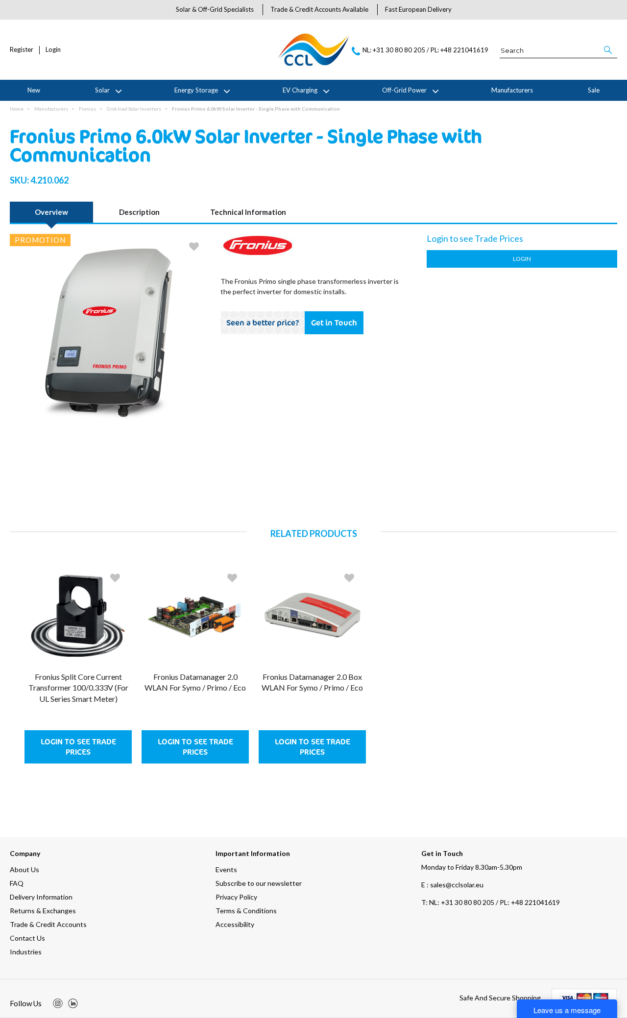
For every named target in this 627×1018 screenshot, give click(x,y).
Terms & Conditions (246, 910)
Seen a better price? (262, 322)
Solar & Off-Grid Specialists (215, 9)
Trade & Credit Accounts (48, 924)
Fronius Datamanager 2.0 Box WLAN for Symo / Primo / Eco (312, 682)
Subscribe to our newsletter (259, 883)
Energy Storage (196, 90)
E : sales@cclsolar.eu (452, 884)
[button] (608, 50)
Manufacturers (512, 90)
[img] (58, 1003)
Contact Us (27, 938)
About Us (24, 869)
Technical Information (248, 212)
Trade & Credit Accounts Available (319, 9)
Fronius (87, 109)
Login (53, 49)
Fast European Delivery (418, 9)
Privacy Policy (236, 897)
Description (139, 212)
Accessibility (235, 924)
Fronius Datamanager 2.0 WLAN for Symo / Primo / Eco (195, 682)
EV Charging (300, 90)
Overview (51, 212)
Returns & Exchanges (43, 910)
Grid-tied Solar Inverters (134, 109)
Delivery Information (41, 897)
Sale (594, 90)
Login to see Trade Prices (78, 747)
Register (21, 49)
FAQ (17, 883)
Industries (26, 952)
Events (226, 869)
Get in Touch (334, 322)
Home (17, 109)
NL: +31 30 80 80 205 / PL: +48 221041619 (490, 902)
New (33, 90)
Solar (102, 90)
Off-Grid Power (404, 90)
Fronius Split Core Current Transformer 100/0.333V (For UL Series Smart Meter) (78, 687)
